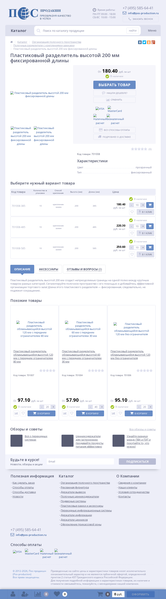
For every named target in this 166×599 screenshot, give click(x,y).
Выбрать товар (114, 84)
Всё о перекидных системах (36, 438)
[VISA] (100, 109)
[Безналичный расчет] (115, 119)
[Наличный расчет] (100, 119)
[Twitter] (144, 42)
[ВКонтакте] (140, 42)
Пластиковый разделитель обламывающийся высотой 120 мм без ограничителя (130, 355)
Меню (152, 30)
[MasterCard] (115, 109)
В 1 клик (147, 211)
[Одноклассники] (149, 42)
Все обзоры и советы (142, 429)
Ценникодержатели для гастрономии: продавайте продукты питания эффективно (89, 441)
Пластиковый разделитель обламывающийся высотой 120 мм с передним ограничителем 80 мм (33, 356)
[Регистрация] (24, 594)
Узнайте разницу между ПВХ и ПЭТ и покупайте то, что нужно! (139, 441)
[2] (135, 149)
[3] (139, 149)
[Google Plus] (153, 42)
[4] (142, 149)
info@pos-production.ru (143, 13)
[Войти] (12, 594)
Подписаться (137, 461)
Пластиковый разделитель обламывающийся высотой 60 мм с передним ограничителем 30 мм (82, 356)
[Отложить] (23, 413)
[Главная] (11, 42)
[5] (145, 149)
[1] (132, 149)
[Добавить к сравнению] (16, 413)
